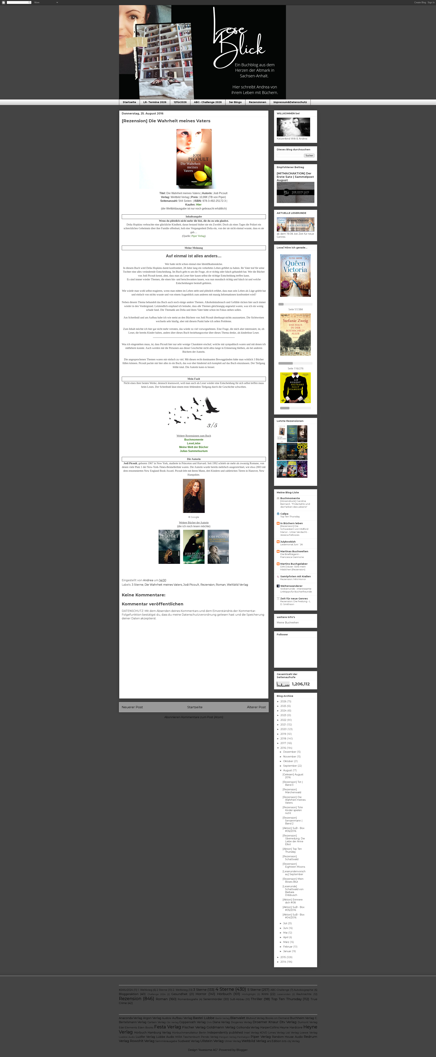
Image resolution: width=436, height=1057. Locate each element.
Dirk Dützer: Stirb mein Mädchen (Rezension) (293, 568)
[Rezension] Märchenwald (292, 791)
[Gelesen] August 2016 (293, 776)
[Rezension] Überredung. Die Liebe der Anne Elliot (294, 840)
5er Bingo (235, 102)
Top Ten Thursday (290, 516)
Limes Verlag (276, 1032)
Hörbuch (224, 994)
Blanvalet (237, 1018)
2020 (284, 729)
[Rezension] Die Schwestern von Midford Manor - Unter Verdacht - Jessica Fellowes (294, 530)
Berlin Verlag (222, 1018)
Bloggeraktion (128, 994)
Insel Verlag (251, 1032)
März (286, 942)
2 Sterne (162, 989)
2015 (283, 957)
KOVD (263, 1032)
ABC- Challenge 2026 (208, 102)
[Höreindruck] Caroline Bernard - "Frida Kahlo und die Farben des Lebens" (295, 504)
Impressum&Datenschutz (290, 102)
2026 (284, 701)
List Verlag (292, 1032)
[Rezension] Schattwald (290, 858)
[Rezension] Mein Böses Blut (293, 880)
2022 (284, 720)
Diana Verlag (221, 1022)
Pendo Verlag (209, 1036)
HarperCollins (269, 1027)
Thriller (256, 999)
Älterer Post (256, 707)
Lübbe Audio (165, 1036)
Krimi (265, 994)
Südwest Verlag (189, 1041)
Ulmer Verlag (232, 1041)
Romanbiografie (188, 999)
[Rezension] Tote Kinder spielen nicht (293, 810)
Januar (287, 951)
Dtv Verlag (288, 1022)
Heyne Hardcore (291, 1027)
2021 (284, 724)
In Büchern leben (291, 523)
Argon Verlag (152, 1018)
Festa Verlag (167, 1026)
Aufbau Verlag (182, 1018)
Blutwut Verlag (255, 1018)
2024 (284, 710)
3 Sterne (137, 584)
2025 (284, 706)
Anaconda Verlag (130, 1018)
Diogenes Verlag (241, 1022)
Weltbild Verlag (237, 584)
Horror (201, 994)
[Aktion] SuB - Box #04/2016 (293, 916)
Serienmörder (212, 999)
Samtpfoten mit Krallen (295, 576)
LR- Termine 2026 (154, 102)
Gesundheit (179, 994)
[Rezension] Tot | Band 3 (293, 783)
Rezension (207, 584)
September (290, 765)
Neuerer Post (132, 707)
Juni (286, 928)
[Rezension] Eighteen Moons (294, 865)
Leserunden (284, 994)
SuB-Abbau (237, 999)
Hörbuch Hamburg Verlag (152, 1032)
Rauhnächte (304, 994)
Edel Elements (128, 1027)
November (290, 756)
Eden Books (145, 1027)
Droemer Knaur (265, 1022)
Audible (166, 1018)
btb (284, 1041)
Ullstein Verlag (212, 1041)
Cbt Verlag (172, 1022)
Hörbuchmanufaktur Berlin (189, 1032)
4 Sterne (224, 989)
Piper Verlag (261, 1037)
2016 (284, 747)
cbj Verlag (293, 1041)
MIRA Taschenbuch (187, 1036)
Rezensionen (257, 102)
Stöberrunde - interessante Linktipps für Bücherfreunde (296, 590)
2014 (284, 961)
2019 (284, 733)
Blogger (242, 1050)
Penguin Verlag (227, 1037)
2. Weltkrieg (180, 989)
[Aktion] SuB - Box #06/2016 (293, 830)
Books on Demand (277, 1018)
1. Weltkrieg (145, 989)
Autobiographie (303, 989)
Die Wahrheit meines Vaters (163, 584)
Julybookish (288, 541)
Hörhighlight (249, 994)
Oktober (288, 761)
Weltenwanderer (291, 586)
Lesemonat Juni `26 (291, 544)
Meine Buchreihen (288, 622)
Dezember (290, 751)
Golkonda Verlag (248, 1027)
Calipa (284, 513)
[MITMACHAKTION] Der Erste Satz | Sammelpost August (295, 177)
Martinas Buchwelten (294, 551)
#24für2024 (126, 989)
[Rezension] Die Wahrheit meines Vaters (294, 800)
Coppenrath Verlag (192, 1022)
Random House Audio (287, 1036)
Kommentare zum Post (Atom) (202, 717)
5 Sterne (254, 990)
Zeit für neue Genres (294, 598)
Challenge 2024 (156, 994)
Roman (221, 584)
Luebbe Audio (127, 1037)
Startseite (129, 102)
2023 (284, 715)
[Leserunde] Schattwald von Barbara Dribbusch (293, 890)
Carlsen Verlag (156, 1022)
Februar (288, 946)
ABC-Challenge (279, 989)
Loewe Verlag (308, 1032)
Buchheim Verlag (302, 1018)
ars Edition (274, 1041)
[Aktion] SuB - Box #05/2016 (293, 909)
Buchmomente (290, 498)
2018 (284, 738)
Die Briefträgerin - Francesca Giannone (292, 555)
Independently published (225, 1032)
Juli (285, 923)
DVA (209, 1022)
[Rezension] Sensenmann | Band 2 (292, 820)
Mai (285, 932)
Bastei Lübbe (203, 1018)
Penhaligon (243, 1037)
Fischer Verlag (194, 1027)
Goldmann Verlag (221, 1027)
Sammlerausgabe (166, 1041)
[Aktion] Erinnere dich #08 (293, 901)
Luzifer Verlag (145, 1036)
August (288, 770)
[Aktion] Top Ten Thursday (292, 850)
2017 (284, 743)
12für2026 (180, 102)
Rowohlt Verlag (142, 1041)
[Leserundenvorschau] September (294, 873)
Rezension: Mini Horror (293, 579)
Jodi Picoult (191, 584)
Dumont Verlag (307, 1022)
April (286, 937)
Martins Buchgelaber (294, 563)
